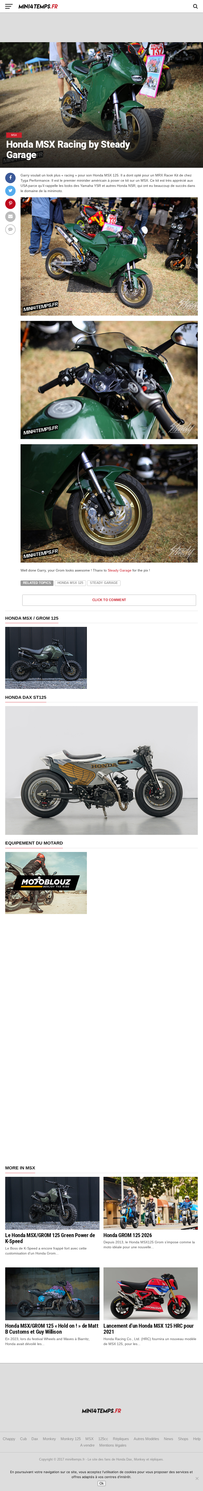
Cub (23, 1439)
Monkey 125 (71, 1439)
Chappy (9, 1439)
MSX (89, 1439)
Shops (183, 1439)
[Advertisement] (101, 27)
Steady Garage (119, 570)
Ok (102, 1483)
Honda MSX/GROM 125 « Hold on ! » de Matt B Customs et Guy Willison (51, 1328)
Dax (34, 1439)
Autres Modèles (146, 1439)
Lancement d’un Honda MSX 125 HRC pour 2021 (148, 1328)
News (168, 1439)
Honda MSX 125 (70, 583)
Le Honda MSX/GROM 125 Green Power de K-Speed (50, 1238)
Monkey (49, 1439)
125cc (103, 1439)
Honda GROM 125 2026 (127, 1235)
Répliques (121, 1439)
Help (197, 1439)
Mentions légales (113, 1445)
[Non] (196, 1478)
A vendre (87, 1445)
